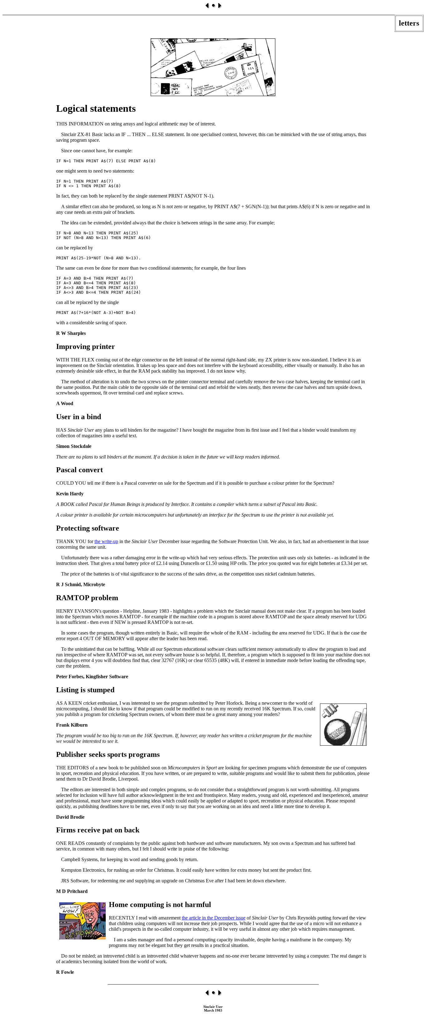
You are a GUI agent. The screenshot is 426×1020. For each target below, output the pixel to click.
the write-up (106, 541)
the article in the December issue (213, 917)
